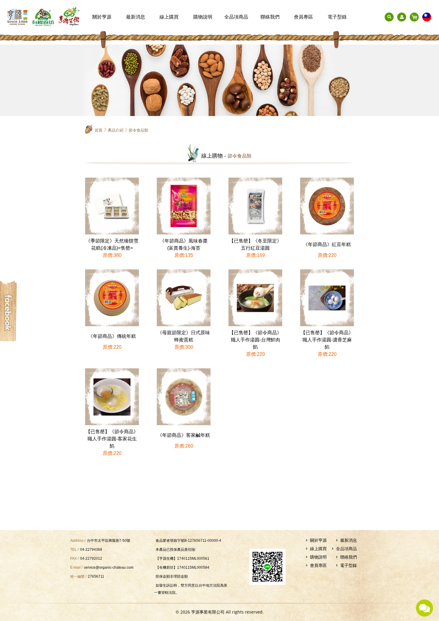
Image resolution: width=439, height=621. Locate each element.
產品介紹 (115, 130)
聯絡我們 (270, 16)
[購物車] (414, 17)
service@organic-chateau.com (108, 567)
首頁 (98, 130)
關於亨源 (101, 16)
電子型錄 (337, 16)
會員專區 (303, 16)
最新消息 (135, 16)
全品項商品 (236, 16)
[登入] (401, 17)
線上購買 (169, 16)
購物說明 (202, 16)
